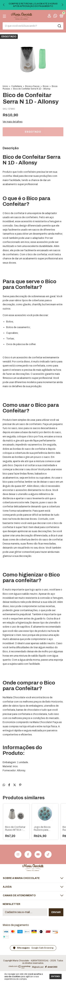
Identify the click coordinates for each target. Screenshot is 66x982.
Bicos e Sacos (32, 86)
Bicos (45, 86)
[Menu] (5, 16)
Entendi (55, 976)
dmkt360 (52, 967)
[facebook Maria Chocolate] (28, 854)
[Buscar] (59, 26)
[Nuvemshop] (20, 967)
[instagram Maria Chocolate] (17, 854)
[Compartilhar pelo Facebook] (9, 784)
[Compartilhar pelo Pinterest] (20, 784)
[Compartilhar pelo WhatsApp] (4, 784)
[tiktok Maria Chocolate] (48, 854)
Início (5, 86)
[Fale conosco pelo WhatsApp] (55, 16)
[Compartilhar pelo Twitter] (14, 784)
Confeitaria (16, 86)
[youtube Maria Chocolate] (38, 854)
